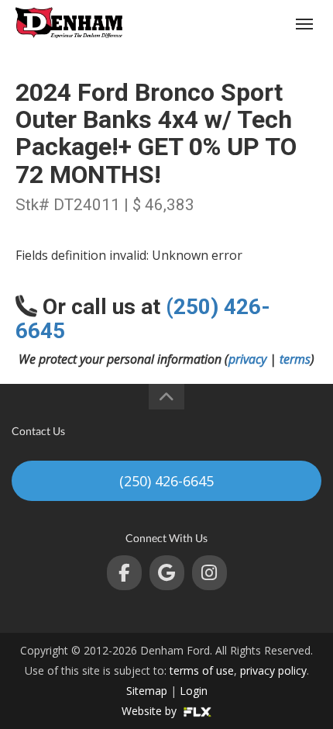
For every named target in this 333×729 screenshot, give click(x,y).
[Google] (166, 572)
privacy (247, 359)
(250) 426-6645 (245, 23)
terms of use (202, 670)
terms (295, 359)
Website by (151, 710)
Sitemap (146, 690)
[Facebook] (124, 572)
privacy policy (273, 670)
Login (194, 690)
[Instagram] (209, 572)
